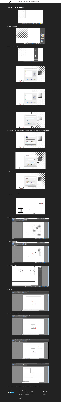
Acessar (32, 393)
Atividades (28, 1)
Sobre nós (37, 1)
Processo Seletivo (22, 1)
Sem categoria (44, 394)
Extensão (44, 393)
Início (17, 1)
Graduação (33, 1)
